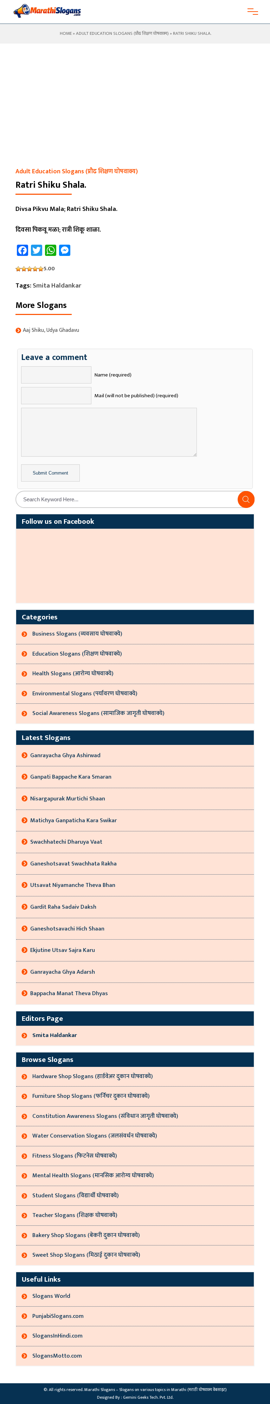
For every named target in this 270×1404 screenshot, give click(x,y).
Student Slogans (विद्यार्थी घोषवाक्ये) (75, 1195)
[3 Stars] (29, 269)
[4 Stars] (35, 269)
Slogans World (51, 1296)
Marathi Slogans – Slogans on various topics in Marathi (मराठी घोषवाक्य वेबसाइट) (155, 1389)
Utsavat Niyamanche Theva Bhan (72, 885)
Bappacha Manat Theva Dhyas (69, 993)
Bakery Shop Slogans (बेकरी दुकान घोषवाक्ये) (86, 1235)
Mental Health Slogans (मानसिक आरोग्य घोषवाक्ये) (93, 1175)
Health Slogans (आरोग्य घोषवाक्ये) (73, 673)
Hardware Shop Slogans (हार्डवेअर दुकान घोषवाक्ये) (92, 1076)
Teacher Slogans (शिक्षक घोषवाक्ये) (74, 1215)
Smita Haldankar (57, 285)
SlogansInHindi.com (57, 1336)
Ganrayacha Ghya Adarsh (62, 972)
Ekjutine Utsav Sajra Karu (62, 950)
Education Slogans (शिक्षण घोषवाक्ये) (77, 654)
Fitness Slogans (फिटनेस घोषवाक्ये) (74, 1156)
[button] (246, 499)
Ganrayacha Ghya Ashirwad (65, 755)
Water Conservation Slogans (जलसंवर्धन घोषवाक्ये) (94, 1136)
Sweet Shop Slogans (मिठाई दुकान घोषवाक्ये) (86, 1255)
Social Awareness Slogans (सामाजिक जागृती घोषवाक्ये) (98, 713)
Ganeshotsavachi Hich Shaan (67, 929)
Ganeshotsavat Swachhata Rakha (73, 864)
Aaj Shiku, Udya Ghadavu (51, 330)
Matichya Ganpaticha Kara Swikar (73, 820)
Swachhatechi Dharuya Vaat (66, 842)
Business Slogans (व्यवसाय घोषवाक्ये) (77, 634)
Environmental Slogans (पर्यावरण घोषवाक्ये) (84, 693)
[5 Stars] (41, 269)
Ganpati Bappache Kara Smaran (70, 777)
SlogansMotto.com (57, 1356)
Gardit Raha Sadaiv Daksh (63, 907)
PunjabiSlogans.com (58, 1316)
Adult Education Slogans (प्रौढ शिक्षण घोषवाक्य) (122, 33)
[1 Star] (18, 269)
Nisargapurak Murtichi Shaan (67, 799)
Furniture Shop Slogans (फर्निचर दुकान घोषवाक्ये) (91, 1096)
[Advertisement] (135, 113)
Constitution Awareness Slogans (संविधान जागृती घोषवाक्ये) (105, 1116)
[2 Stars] (24, 269)
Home (65, 33)
